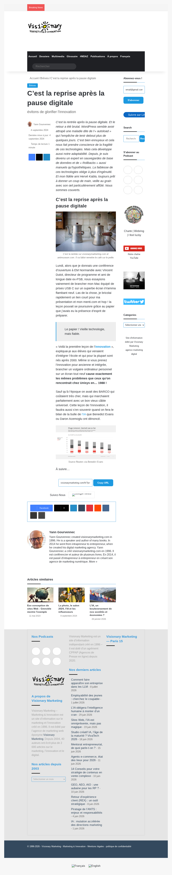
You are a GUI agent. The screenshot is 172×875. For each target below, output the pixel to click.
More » (93, 561)
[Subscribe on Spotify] (138, 170)
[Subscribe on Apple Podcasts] (127, 170)
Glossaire (72, 56)
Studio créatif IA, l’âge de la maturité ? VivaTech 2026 (87, 736)
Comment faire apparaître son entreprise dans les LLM (87, 683)
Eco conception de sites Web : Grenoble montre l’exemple (39, 608)
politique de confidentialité (118, 846)
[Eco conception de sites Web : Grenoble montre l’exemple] (40, 595)
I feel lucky (134, 235)
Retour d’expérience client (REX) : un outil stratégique (84, 800)
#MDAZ (84, 56)
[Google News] (82, 495)
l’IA (84, 414)
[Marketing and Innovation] (45, 27)
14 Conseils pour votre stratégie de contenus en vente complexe (86, 772)
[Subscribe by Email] (138, 180)
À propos (112, 56)
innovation (103, 346)
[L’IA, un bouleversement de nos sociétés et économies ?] (103, 595)
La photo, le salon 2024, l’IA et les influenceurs (68, 608)
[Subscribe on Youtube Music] (127, 190)
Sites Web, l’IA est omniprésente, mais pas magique (86, 723)
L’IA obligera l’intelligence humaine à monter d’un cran (87, 711)
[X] (59, 567)
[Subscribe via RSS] (138, 190)
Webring (139, 231)
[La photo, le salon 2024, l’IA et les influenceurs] (71, 595)
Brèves (44, 78)
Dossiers (44, 56)
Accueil (32, 56)
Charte (128, 231)
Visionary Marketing (51, 846)
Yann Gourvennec (42, 124)
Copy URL (103, 482)
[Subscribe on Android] (127, 180)
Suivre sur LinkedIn (140, 114)
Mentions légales (96, 846)
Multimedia (58, 56)
